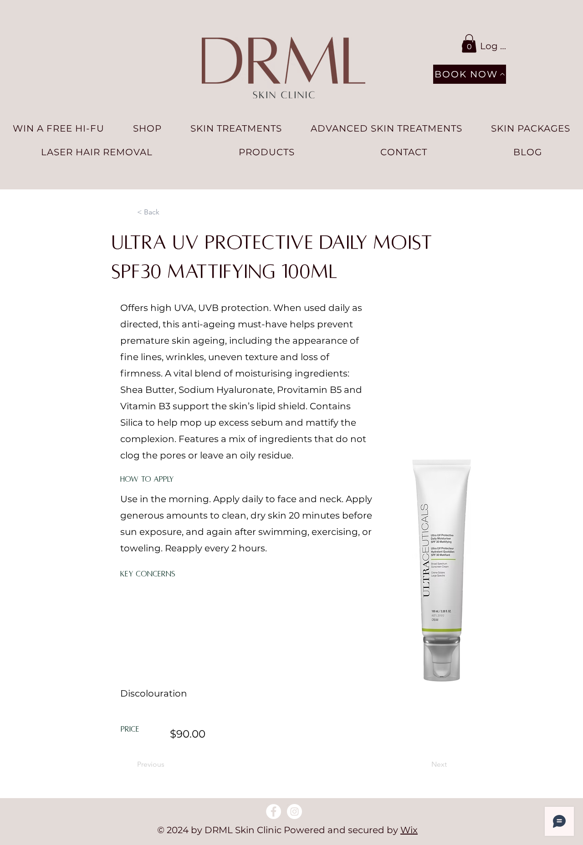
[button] (469, 43)
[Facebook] (273, 811)
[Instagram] (294, 811)
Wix (409, 830)
